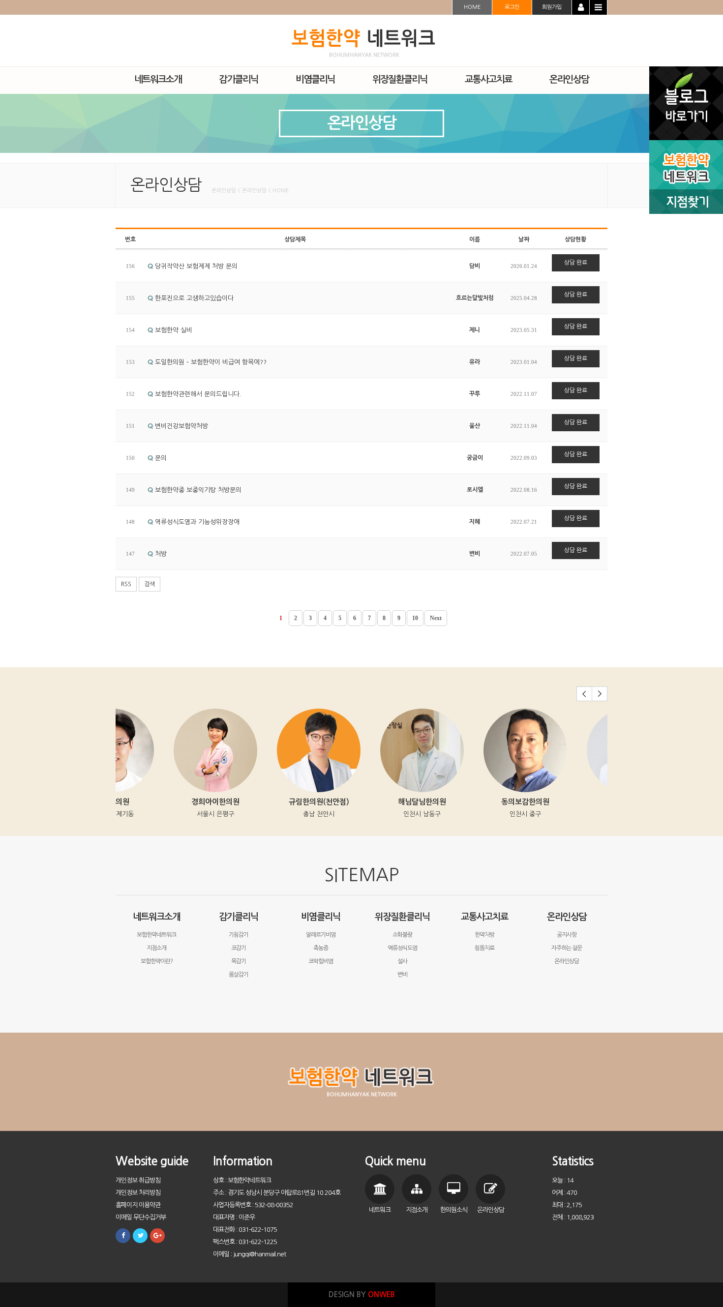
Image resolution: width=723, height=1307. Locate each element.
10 (415, 618)
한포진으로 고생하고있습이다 (193, 298)
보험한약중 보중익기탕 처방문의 (197, 490)
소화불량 (402, 935)
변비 (402, 975)
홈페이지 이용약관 (138, 1205)
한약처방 (484, 935)
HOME (472, 7)
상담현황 (575, 239)
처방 (160, 554)
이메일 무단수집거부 (141, 1217)
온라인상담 (566, 916)
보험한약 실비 (172, 330)
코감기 (238, 948)
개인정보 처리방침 (138, 1192)
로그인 (512, 7)
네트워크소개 (156, 916)
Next (436, 618)
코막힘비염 (320, 961)
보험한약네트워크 (156, 935)
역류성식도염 (402, 948)
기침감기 (238, 935)
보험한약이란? (157, 961)
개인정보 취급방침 (138, 1180)
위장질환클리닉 (402, 916)
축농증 (320, 948)
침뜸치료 (484, 948)
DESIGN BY (362, 1294)
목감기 (238, 961)
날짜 (523, 239)
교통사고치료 (484, 916)
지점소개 (156, 948)
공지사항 (566, 935)
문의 (160, 458)
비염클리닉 (320, 916)
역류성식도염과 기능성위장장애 (196, 522)
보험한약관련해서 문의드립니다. (197, 394)
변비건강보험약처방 (180, 426)
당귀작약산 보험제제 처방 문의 (195, 266)
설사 (402, 961)
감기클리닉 (238, 916)
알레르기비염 (320, 935)
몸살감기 (238, 975)
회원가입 (552, 7)
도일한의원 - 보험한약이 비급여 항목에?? (210, 362)
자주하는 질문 (566, 948)
